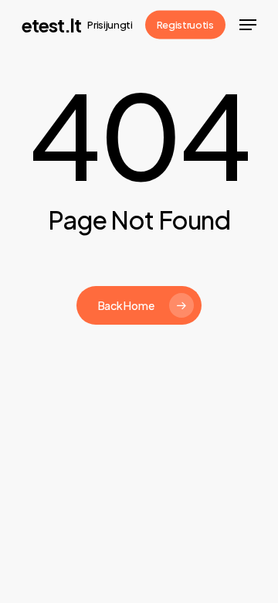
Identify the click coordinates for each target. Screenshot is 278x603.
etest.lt (51, 24)
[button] (247, 24)
